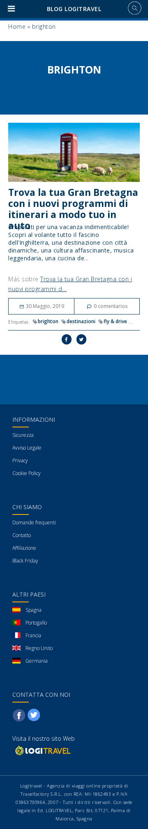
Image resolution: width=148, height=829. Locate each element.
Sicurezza (23, 435)
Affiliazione (24, 547)
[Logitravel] (42, 749)
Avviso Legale (27, 447)
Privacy (20, 460)
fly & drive (115, 321)
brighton (48, 321)
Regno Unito (39, 648)
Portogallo (36, 622)
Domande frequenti (34, 522)
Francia (33, 635)
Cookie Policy (26, 473)
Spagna (33, 609)
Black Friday (25, 560)
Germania (36, 660)
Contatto (21, 535)
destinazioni (81, 321)
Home (16, 26)
